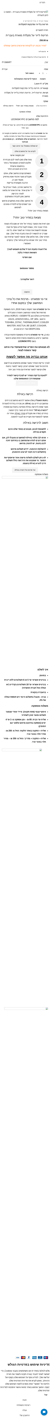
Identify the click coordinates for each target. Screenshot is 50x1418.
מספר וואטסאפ (27, 268)
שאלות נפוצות (42, 1336)
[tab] (41, 106)
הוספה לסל (30, 73)
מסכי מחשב (43, 1267)
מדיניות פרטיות (41, 1331)
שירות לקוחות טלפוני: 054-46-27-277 (16, 978)
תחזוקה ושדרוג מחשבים (37, 1242)
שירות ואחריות (42, 1321)
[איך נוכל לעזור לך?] (44, 1412)
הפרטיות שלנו (15, 1381)
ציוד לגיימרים (30, 21)
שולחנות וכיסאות (41, 1282)
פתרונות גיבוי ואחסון (39, 1291)
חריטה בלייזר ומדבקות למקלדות (33, 24)
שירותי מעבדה (42, 1209)
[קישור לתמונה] (22, 844)
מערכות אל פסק (41, 1277)
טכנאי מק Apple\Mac (39, 1223)
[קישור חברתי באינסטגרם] (25, 1003)
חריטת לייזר (37, 93)
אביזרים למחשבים (40, 1272)
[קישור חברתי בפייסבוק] (41, 101)
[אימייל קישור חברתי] (38, 101)
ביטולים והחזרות (41, 1326)
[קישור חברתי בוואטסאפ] (35, 101)
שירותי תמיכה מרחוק (39, 1247)
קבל (45, 1395)
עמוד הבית (43, 21)
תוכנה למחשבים (41, 1296)
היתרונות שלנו (42, 1316)
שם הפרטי (27, 257)
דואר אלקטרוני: (27, 279)
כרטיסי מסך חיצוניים (39, 1286)
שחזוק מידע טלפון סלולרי (37, 1237)
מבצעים (44, 1340)
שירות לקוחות (42, 1307)
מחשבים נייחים (41, 1258)
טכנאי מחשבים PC (40, 1218)
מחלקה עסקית (42, 1228)
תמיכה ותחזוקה (41, 1213)
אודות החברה (42, 1312)
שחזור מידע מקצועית (39, 1233)
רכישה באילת (42, 1345)
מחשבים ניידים (41, 1262)
